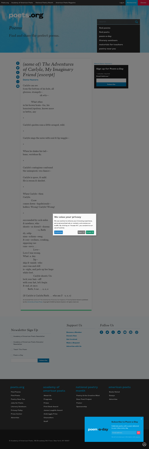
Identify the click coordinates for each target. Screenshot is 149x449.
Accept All (89, 232)
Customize (58, 232)
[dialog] (74, 224)
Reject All (81, 232)
